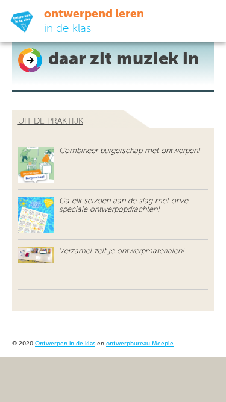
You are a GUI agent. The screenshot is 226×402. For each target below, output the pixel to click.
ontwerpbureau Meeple (140, 344)
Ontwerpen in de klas (65, 344)
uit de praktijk (50, 121)
